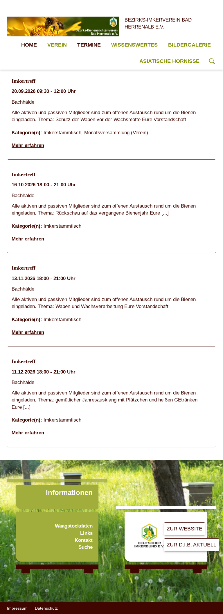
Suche (85, 547)
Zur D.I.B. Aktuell (191, 545)
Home (29, 45)
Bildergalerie (189, 45)
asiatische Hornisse (169, 61)
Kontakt (84, 540)
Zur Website (184, 529)
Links (86, 533)
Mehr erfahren (28, 145)
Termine (89, 45)
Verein (57, 45)
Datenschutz (46, 608)
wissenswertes (134, 45)
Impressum (17, 608)
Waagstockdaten (74, 526)
